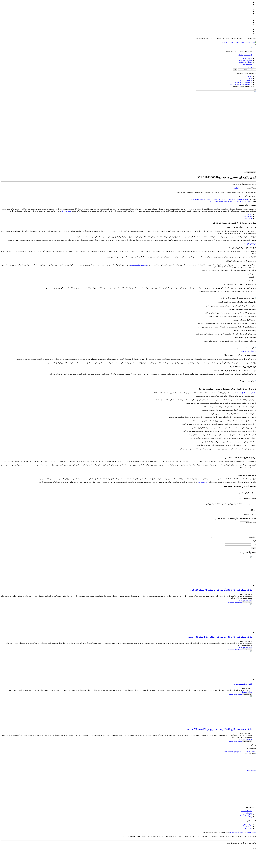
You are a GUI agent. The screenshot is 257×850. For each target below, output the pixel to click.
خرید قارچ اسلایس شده (248, 351)
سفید (225, 201)
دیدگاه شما (252, 537)
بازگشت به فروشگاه (245, 55)
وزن (254, 188)
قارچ (250, 78)
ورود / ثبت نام (247, 58)
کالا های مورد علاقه (245, 62)
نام (254, 540)
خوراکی (236, 201)
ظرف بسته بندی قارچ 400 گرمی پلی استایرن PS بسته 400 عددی (220, 637)
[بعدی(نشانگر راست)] (253, 848)
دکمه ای (230, 201)
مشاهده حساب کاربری (244, 60)
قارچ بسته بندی (202, 482)
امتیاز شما (252, 522)
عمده (221, 201)
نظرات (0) (248, 218)
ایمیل (254, 544)
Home (250, 76)
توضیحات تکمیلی (246, 216)
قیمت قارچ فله (66, 211)
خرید (241, 201)
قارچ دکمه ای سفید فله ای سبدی (241, 84)
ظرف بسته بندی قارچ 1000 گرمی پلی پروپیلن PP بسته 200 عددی (219, 729)
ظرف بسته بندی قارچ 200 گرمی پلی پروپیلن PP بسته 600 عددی (220, 590)
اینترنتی (246, 201)
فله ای (216, 201)
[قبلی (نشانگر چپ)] (255, 848)
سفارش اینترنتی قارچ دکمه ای (246, 392)
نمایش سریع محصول (235, 602)
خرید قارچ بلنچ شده (249, 244)
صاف (236, 188)
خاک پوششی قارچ (243, 684)
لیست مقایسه (247, 64)
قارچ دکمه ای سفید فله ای (243, 82)
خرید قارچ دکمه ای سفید (138, 265)
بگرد (235, 69)
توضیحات (249, 214)
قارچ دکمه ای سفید (245, 80)
